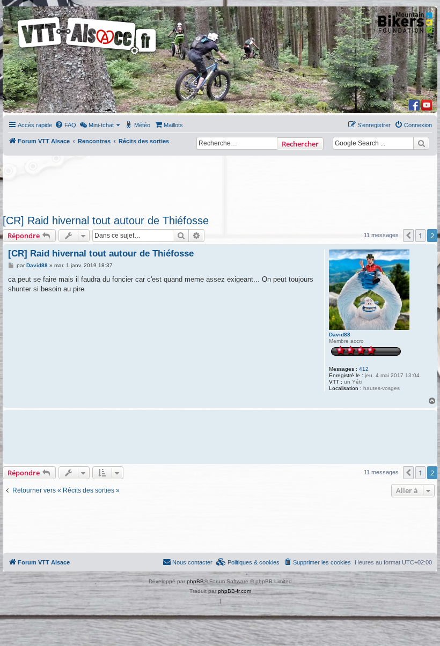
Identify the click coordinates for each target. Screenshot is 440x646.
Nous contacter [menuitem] (192, 562)
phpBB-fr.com (234, 591)
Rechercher (300, 144)
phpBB (195, 581)
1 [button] (420, 235)
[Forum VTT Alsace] (87, 54)
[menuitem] (65, 125)
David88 (339, 334)
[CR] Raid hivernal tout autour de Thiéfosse (106, 220)
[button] (408, 235)
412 (364, 369)
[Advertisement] (220, 182)
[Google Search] (421, 143)
